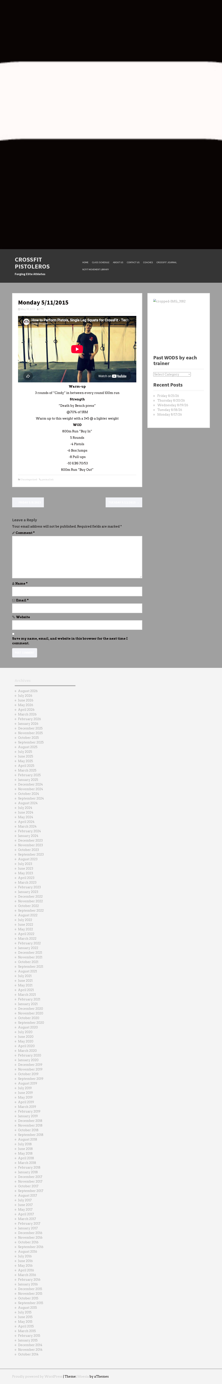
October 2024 (28, 794)
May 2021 (25, 985)
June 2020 (25, 1036)
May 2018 (25, 1153)
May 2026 (25, 705)
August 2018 (27, 1139)
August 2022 (27, 915)
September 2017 (30, 1191)
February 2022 (29, 943)
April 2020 (26, 1046)
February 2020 (29, 1055)
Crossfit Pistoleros (32, 263)
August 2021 (27, 971)
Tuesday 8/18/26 (169, 410)
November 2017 (30, 1181)
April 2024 (26, 822)
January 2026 (28, 723)
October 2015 (28, 1298)
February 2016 (29, 1279)
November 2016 (30, 1237)
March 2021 (27, 994)
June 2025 (25, 756)
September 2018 (30, 1135)
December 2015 (30, 1289)
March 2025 (27, 770)
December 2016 (30, 1233)
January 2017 (28, 1228)
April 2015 (26, 1326)
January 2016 (28, 1284)
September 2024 (31, 798)
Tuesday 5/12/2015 (124, 502)
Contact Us (133, 262)
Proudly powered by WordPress (37, 1376)
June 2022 (25, 924)
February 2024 (29, 831)
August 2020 (28, 1027)
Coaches (148, 262)
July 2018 (25, 1144)
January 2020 (28, 1060)
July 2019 (25, 1088)
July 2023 (25, 864)
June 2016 (25, 1261)
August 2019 (27, 1083)
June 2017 (25, 1205)
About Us (118, 262)
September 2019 (30, 1079)
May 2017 (25, 1209)
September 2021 (30, 966)
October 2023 (28, 850)
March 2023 (27, 882)
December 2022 (30, 896)
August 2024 (28, 803)
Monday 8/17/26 (169, 414)
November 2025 (30, 733)
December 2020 (30, 1008)
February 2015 (29, 1335)
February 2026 (29, 719)
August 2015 (27, 1307)
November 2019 (30, 1069)
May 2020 (25, 1041)
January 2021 (28, 1004)
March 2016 (27, 1275)
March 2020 (27, 1050)
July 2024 (25, 808)
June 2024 (25, 812)
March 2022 (27, 938)
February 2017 (29, 1223)
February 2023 (29, 887)
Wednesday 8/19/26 (172, 405)
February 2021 (29, 999)
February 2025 (29, 775)
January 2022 (28, 948)
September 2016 (30, 1247)
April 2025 (26, 766)
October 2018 (28, 1130)
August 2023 (27, 859)
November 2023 (30, 845)
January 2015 (28, 1340)
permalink (47, 479)
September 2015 (30, 1303)
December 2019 (30, 1065)
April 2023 (26, 878)
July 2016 (25, 1256)
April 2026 (26, 709)
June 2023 (25, 868)
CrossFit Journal (166, 262)
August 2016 (27, 1251)
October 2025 (28, 737)
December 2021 (30, 952)
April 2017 (26, 1214)
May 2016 (25, 1265)
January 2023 (28, 892)
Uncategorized (29, 479)
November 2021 (30, 957)
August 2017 (27, 1195)
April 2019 (26, 1102)
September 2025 (31, 742)
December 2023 (30, 840)
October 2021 (28, 962)
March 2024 (27, 826)
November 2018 (30, 1125)
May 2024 (25, 817)
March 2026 (27, 714)
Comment (25, 533)
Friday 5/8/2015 (28, 502)
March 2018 (27, 1163)
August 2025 (27, 747)
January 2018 (28, 1172)
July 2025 (25, 752)
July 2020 (25, 1032)
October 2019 (28, 1074)
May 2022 (25, 929)
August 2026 (28, 691)
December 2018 (30, 1121)
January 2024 (28, 836)
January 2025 (28, 780)
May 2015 (25, 1321)
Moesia (83, 1376)
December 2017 (30, 1177)
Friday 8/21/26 (168, 396)
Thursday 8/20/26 (171, 400)
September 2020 (31, 1022)
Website (23, 617)
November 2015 (30, 1293)
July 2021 (25, 976)
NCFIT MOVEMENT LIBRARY (95, 269)
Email (22, 600)
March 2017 (27, 1219)
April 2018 (26, 1158)
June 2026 (25, 700)
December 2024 (30, 784)
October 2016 (28, 1242)
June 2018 (25, 1149)
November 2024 (30, 789)
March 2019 (27, 1107)
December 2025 (30, 728)
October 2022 (28, 906)
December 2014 (30, 1345)
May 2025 (25, 761)
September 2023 (31, 854)
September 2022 (31, 910)
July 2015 (25, 1312)
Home (85, 262)
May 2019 (25, 1097)
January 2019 (28, 1116)
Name (21, 583)
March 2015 (27, 1331)
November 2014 (30, 1349)
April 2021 (26, 990)
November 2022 (30, 901)
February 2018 (29, 1167)
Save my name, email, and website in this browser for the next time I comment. (70, 641)
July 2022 (25, 920)
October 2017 (28, 1186)
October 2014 (28, 1354)
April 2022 (26, 934)
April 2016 (26, 1270)
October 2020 (28, 1018)
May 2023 (25, 873)
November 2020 (30, 1013)
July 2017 (25, 1200)
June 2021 (25, 980)
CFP (41, 309)
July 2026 (25, 695)
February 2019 (29, 1111)
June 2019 (25, 1093)
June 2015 (25, 1317)
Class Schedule (100, 262)
